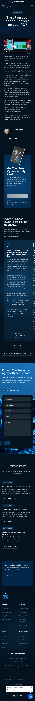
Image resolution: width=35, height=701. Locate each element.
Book (3, 636)
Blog (3, 647)
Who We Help (6, 612)
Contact (21, 640)
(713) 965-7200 (19, 2)
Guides (4, 640)
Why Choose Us (7, 616)
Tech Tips (5, 643)
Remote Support (24, 643)
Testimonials (6, 619)
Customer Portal (24, 636)
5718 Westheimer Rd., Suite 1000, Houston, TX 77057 (18, 666)
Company (5, 608)
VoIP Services (23, 625)
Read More (9, 498)
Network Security (24, 608)
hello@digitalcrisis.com (17, 658)
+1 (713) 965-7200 (17, 662)
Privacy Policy (17, 684)
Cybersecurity (23, 612)
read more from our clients (16, 353)
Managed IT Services (25, 616)
